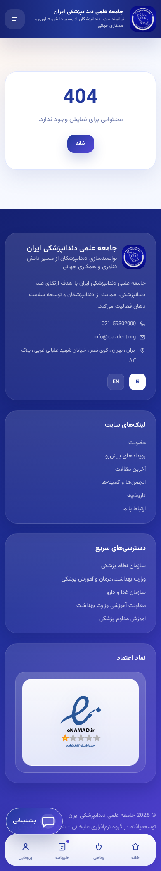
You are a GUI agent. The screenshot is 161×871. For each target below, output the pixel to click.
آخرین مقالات (130, 469)
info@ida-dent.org (115, 337)
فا (138, 382)
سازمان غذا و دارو (126, 592)
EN (116, 382)
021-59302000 (119, 324)
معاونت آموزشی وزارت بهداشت (111, 606)
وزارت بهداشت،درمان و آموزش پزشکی (104, 579)
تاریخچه (136, 496)
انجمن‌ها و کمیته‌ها (123, 482)
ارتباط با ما (134, 509)
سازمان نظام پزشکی (123, 566)
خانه (81, 143)
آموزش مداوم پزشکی (122, 619)
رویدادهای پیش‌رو (125, 456)
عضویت (137, 443)
